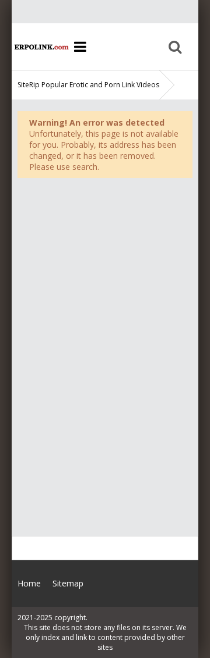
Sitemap (67, 583)
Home (41, 46)
